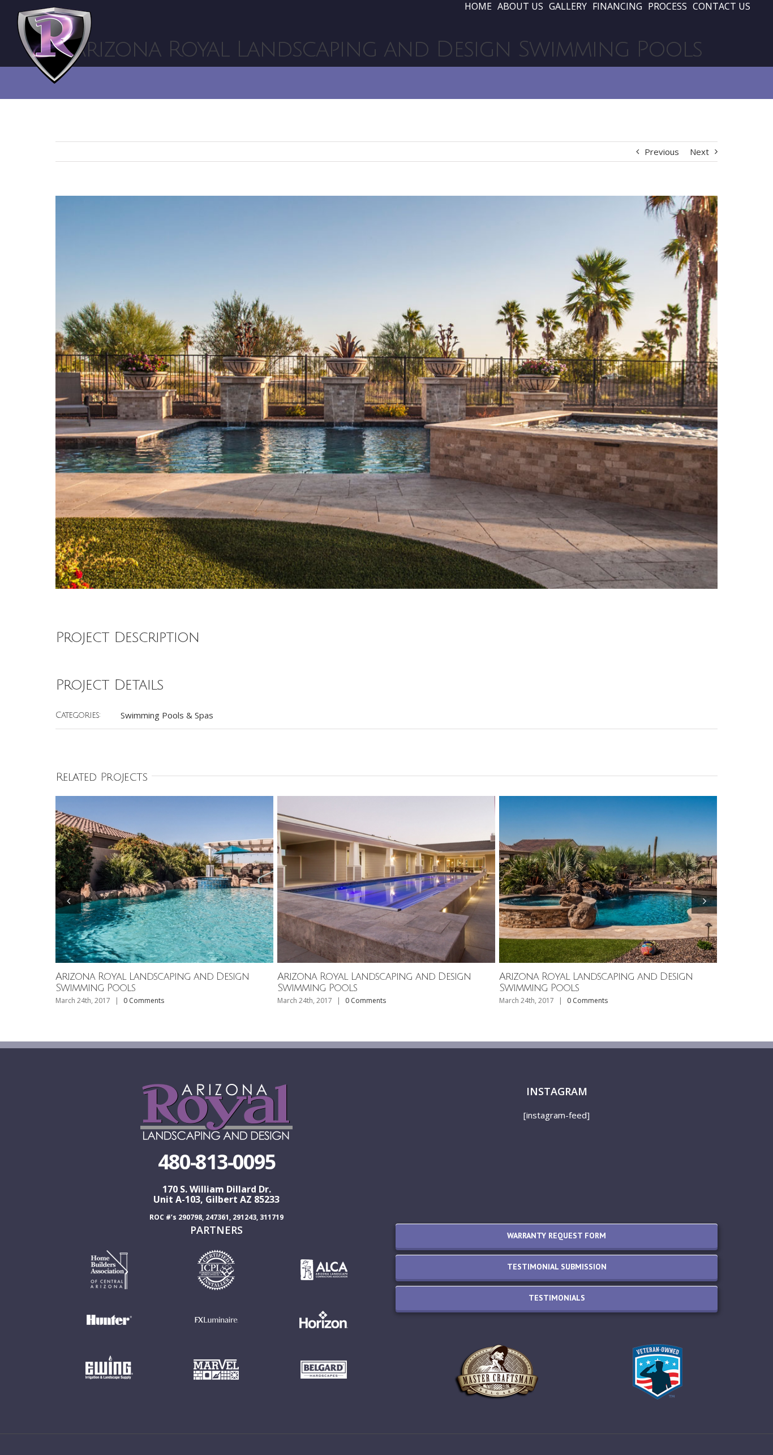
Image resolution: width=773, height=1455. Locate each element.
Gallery (165, 879)
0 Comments (143, 1000)
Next (699, 151)
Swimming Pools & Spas (167, 715)
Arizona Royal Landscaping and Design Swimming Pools (152, 982)
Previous (662, 151)
